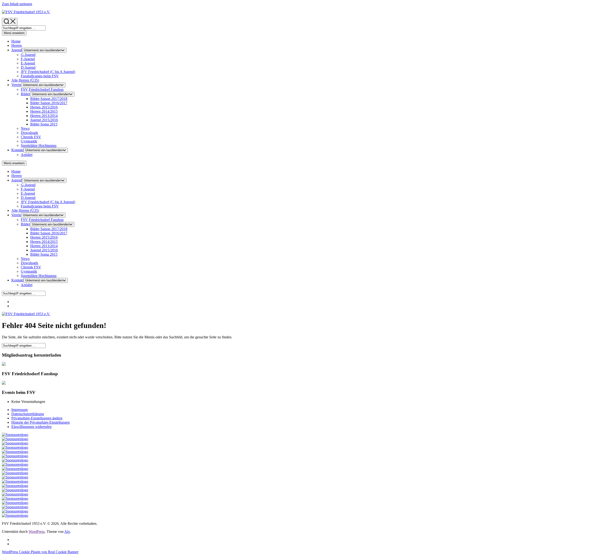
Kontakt (17, 150)
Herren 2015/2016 (44, 107)
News (25, 128)
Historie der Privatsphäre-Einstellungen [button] (40, 422)
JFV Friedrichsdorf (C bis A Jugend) (48, 72)
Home (16, 41)
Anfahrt (26, 155)
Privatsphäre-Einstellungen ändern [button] (36, 418)
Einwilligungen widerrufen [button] (31, 427)
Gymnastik (29, 141)
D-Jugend (28, 67)
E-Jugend (28, 63)
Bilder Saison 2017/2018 (48, 99)
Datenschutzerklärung (27, 414)
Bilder (25, 94)
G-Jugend (28, 55)
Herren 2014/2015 (44, 111)
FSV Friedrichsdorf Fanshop (42, 89)
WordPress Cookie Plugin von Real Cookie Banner (40, 552)
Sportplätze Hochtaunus (38, 145)
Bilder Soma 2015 (43, 124)
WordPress (37, 532)
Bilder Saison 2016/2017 (48, 103)
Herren (16, 45)
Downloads (29, 133)
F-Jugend (28, 59)
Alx (67, 532)
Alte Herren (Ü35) (25, 80)
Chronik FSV (31, 137)
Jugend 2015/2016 (44, 120)
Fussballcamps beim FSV (40, 76)
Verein (16, 85)
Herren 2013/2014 (44, 116)
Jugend (16, 50)
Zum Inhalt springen (17, 4)
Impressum (19, 410)
